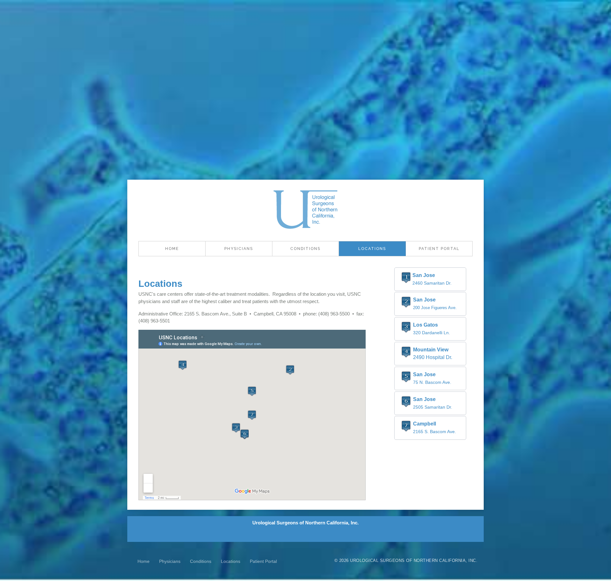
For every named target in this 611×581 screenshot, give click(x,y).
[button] (430, 279)
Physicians (238, 248)
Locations (372, 248)
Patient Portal (439, 248)
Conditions (305, 248)
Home (172, 248)
